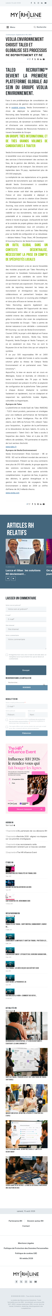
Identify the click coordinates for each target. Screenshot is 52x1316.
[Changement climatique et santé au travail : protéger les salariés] (10, 936)
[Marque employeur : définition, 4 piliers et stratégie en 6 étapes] (27, 1098)
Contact (26, 1226)
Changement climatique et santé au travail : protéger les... (26, 941)
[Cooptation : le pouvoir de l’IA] (10, 978)
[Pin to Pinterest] (38, 59)
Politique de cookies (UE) (26, 1253)
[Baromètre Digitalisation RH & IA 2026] (10, 883)
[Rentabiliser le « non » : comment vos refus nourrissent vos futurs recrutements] (10, 992)
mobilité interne (18, 107)
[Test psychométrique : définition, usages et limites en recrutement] (27, 1134)
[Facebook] (31, 3)
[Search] (39, 27)
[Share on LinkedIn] (41, 59)
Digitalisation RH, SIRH (24, 35)
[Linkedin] (42, 3)
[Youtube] (45, 3)
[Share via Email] (44, 59)
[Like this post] (30, 59)
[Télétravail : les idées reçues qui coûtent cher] (10, 964)
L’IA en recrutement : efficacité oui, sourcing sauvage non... (26, 954)
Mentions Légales (26, 1243)
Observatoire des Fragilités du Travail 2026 (21, 873)
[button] (8, 578)
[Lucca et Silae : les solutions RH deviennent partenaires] (25, 551)
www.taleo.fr (11, 447)
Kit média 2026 (26, 1258)
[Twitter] (34, 3)
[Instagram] (38, 3)
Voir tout (10, 825)
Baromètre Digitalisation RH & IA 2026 (18, 887)
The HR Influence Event (27, 852)
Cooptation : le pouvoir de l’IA (16, 982)
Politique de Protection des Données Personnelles (26, 1248)
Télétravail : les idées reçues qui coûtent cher (22, 968)
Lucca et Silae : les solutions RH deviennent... (23, 572)
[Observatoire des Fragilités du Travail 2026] (10, 869)
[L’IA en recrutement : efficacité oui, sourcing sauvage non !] (10, 950)
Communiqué (10, 35)
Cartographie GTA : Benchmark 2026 (18, 901)
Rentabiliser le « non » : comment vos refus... (21, 996)
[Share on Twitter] (35, 59)
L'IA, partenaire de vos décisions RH (32, 831)
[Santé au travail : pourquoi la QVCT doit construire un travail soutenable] (27, 1062)
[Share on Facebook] (32, 59)
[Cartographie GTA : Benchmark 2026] (10, 897)
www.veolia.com (12, 493)
